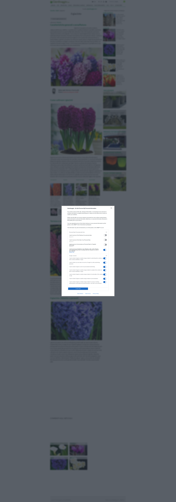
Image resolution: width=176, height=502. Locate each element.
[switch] (105, 235)
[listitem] (88, 232)
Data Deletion (80, 293)
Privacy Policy (96, 293)
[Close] (111, 208)
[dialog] (88, 251)
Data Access (88, 293)
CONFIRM (78, 288)
